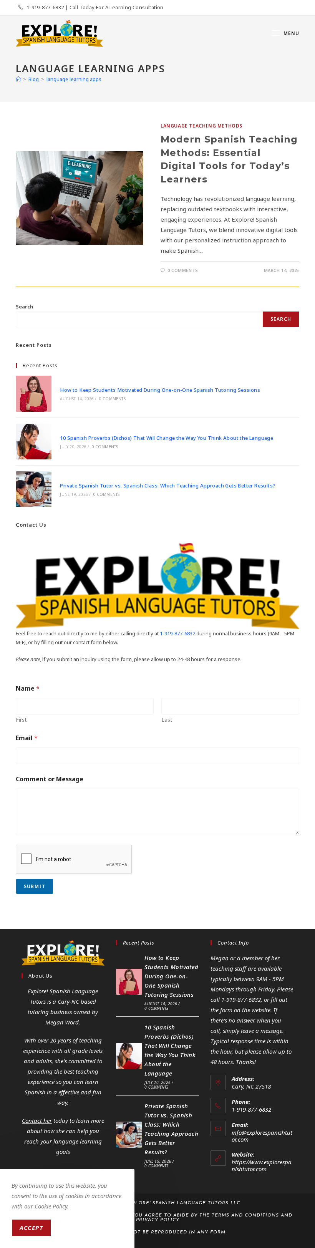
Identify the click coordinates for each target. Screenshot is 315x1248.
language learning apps (73, 79)
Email (27, 738)
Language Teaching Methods (201, 126)
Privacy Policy (157, 1220)
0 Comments (182, 270)
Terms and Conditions (245, 1215)
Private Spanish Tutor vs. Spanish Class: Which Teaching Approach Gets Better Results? (167, 485)
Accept (31, 1227)
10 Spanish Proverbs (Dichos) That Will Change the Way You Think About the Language (166, 437)
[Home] (18, 79)
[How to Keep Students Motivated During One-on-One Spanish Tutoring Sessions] (33, 393)
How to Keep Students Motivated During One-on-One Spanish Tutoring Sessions (160, 389)
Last (166, 719)
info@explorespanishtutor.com (262, 1136)
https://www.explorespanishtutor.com (262, 1165)
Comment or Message (49, 779)
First (21, 719)
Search (24, 306)
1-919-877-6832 (177, 633)
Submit (34, 886)
